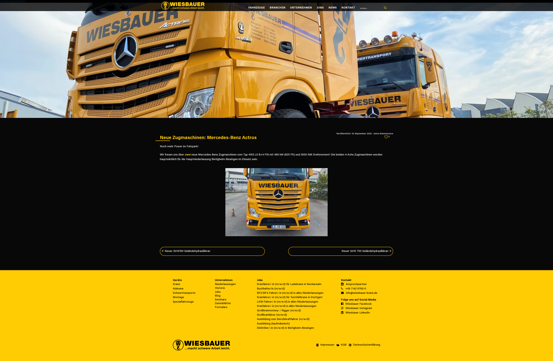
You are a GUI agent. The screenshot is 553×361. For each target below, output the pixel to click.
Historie (220, 288)
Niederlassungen (225, 284)
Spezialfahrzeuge (183, 302)
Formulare (221, 307)
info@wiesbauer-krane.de (361, 293)
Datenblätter (223, 303)
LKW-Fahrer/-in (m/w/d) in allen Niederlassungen (287, 302)
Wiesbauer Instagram (358, 308)
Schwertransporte (184, 293)
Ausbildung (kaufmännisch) (273, 323)
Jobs (218, 292)
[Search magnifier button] (385, 8)
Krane (176, 284)
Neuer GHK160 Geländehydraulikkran (186, 251)
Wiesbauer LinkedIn (357, 312)
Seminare (220, 299)
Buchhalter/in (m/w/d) (271, 288)
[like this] (386, 137)
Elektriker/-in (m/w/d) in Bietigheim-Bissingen (285, 328)
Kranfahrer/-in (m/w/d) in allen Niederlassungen (286, 306)
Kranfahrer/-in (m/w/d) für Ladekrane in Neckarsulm (289, 284)
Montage (178, 297)
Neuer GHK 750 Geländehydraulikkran (366, 251)
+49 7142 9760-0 (355, 288)
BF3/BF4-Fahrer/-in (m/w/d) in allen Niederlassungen (290, 293)
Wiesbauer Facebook (358, 304)
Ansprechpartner (356, 284)
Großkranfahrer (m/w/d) (272, 315)
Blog (217, 295)
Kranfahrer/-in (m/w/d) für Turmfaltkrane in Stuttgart (289, 297)
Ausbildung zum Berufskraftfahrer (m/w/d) (283, 319)
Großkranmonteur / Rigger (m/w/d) (279, 310)
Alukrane (178, 288)
